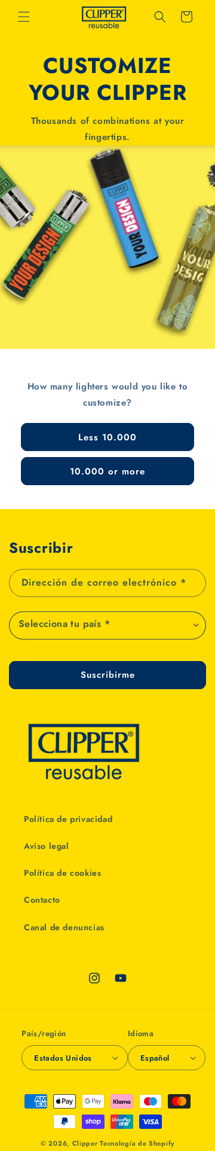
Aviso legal (46, 846)
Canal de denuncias (64, 927)
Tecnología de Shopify (137, 1143)
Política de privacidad (68, 819)
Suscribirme (108, 674)
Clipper (85, 1143)
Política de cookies (62, 873)
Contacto (42, 900)
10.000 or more (107, 470)
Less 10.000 (107, 436)
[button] (24, 17)
